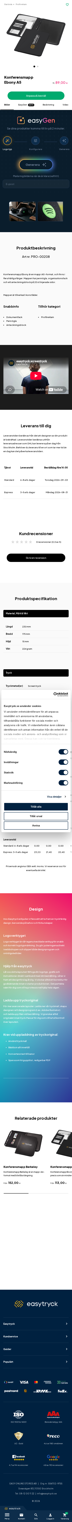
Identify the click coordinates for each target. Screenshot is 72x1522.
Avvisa (36, 825)
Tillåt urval (36, 816)
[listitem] (22, 211)
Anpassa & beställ (36, 95)
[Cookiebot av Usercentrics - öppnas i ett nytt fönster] (53, 694)
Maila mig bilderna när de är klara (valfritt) (36, 175)
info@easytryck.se (47, 1493)
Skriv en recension (36, 557)
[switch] (63, 762)
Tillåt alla (36, 806)
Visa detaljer (54, 796)
